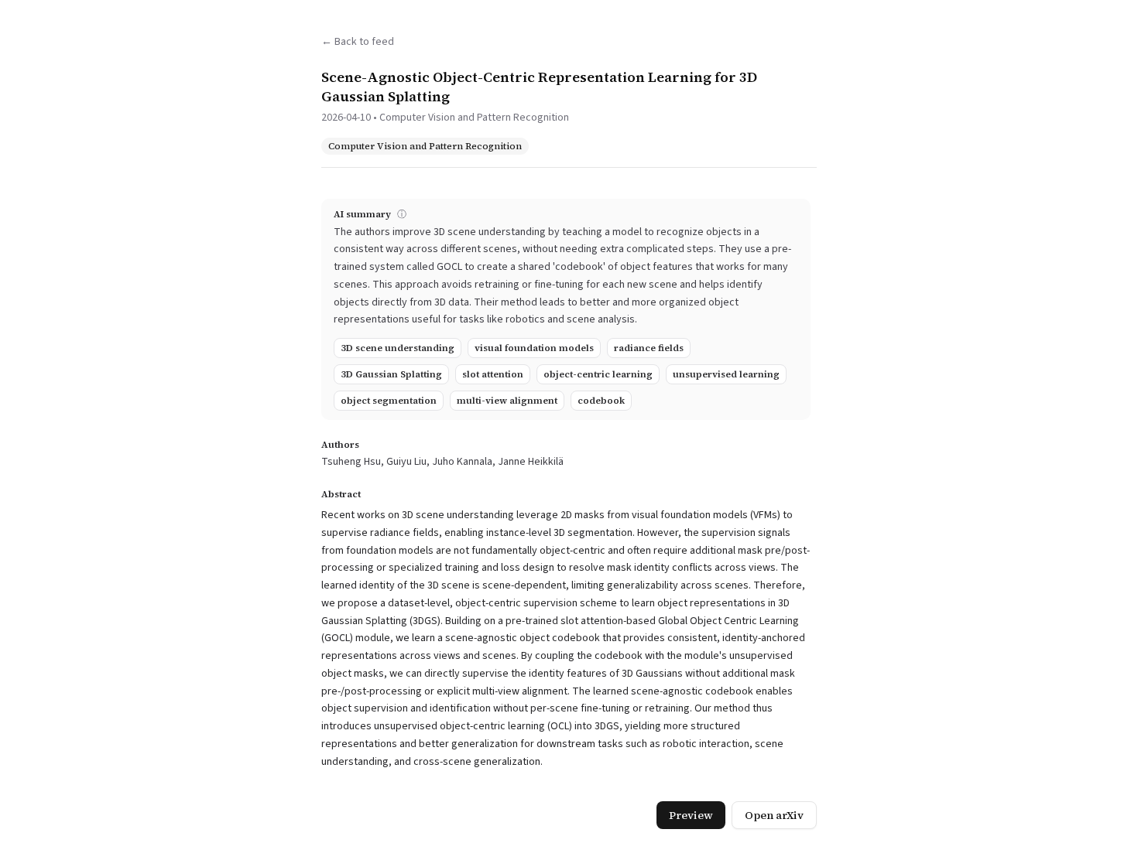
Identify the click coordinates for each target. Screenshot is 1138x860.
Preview (691, 815)
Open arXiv (774, 815)
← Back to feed (357, 41)
